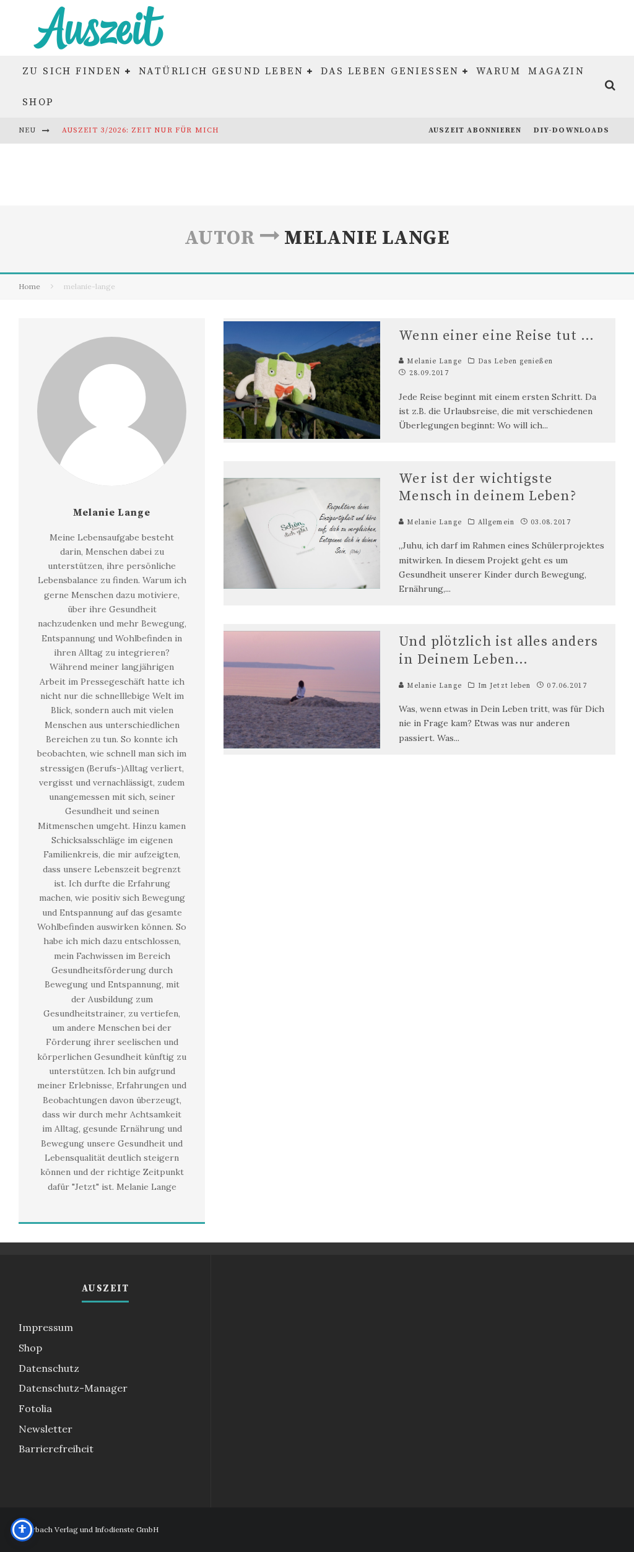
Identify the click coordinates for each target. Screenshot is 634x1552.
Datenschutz (49, 1368)
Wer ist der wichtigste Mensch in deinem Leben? (487, 487)
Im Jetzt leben (504, 686)
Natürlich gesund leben (221, 71)
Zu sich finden (72, 71)
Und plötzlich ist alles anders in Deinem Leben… (498, 650)
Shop (38, 102)
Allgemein (496, 522)
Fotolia (35, 1408)
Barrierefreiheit (56, 1448)
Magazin (556, 71)
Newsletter (45, 1429)
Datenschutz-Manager (73, 1388)
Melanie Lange (432, 361)
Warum (498, 71)
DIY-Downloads (571, 130)
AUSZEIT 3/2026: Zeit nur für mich (141, 130)
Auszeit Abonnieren (475, 130)
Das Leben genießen (390, 71)
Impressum (46, 1327)
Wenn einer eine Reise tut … (496, 335)
